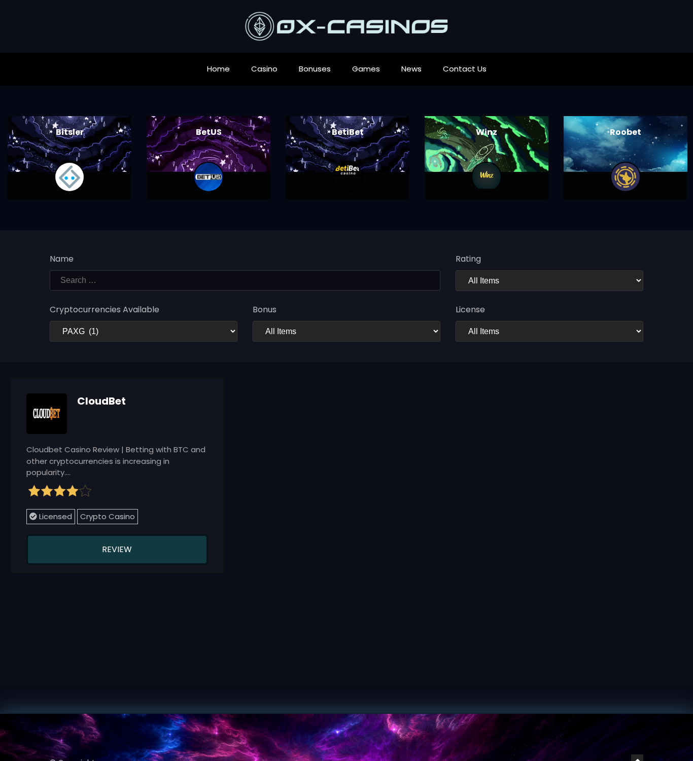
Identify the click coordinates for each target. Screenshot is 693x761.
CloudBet (101, 401)
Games (366, 68)
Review (117, 549)
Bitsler (70, 132)
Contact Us (465, 68)
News (411, 68)
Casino (264, 68)
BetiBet (348, 132)
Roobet (625, 132)
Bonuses (315, 68)
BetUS (209, 132)
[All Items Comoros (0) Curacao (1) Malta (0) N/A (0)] (549, 331)
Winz (486, 132)
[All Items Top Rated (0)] (549, 280)
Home (218, 68)
